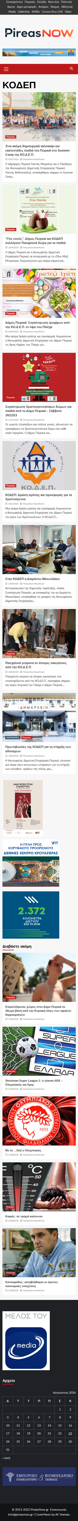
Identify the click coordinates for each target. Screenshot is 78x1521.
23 (70, 1433)
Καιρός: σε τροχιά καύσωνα (23, 1216)
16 (70, 1425)
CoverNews (43, 1514)
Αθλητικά (67, 7)
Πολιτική (66, 2)
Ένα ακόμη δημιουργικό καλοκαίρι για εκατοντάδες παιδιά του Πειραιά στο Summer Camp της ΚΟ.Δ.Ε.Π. (37, 150)
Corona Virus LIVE (52, 12)
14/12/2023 (13, 420)
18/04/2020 (13, 672)
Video (68, 12)
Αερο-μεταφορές (27, 7)
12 (28, 1425)
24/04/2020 (13, 584)
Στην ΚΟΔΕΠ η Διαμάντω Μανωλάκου (32, 579)
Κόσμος (55, 7)
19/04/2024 (13, 247)
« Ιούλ (6, 1458)
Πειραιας (10, 137)
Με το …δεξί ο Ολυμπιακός (23, 1150)
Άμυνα (11, 7)
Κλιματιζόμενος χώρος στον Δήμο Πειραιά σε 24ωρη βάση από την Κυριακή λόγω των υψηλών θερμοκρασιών (38, 1010)
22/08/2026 (13, 1221)
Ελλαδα (10, 1207)
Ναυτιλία (53, 2)
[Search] (71, 68)
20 (39, 1433)
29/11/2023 (13, 504)
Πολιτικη (10, 1273)
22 (60, 1433)
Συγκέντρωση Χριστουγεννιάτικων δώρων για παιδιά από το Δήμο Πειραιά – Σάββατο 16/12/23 (38, 411)
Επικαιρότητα (14, 2)
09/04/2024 (13, 332)
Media (12, 12)
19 (28, 1433)
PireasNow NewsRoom (33, 159)
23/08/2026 (13, 1019)
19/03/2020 (13, 756)
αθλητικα (10, 1071)
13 (39, 1425)
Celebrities (24, 12)
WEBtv (36, 12)
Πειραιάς (30, 2)
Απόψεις (43, 7)
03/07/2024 (13, 159)
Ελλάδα (41, 2)
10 (7, 1425)
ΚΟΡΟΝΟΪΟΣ (12, 737)
